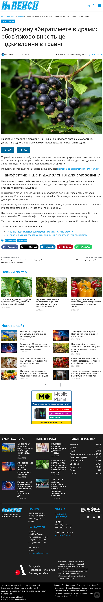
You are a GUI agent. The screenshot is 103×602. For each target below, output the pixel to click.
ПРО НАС (33, 508)
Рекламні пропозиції (61, 515)
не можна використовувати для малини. (78, 168)
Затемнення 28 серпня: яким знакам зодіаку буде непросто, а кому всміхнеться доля (35, 346)
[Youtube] (99, 517)
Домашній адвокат (73, 588)
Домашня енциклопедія (91, 588)
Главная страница (8, 16)
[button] (99, 5)
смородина (22, 240)
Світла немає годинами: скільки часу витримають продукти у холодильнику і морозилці (86, 373)
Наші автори (36, 527)
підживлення (10, 240)
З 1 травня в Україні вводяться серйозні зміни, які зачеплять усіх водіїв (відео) (47, 234)
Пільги (65, 590)
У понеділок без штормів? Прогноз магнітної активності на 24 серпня (85, 334)
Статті (72, 596)
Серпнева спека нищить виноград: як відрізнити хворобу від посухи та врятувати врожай (47, 302)
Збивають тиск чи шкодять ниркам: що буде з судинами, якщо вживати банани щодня (34, 373)
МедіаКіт (60, 508)
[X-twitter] (94, 517)
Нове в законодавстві (78, 590)
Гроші (91, 593)
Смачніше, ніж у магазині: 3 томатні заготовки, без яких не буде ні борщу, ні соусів (85, 361)
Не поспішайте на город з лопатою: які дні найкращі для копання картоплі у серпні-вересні (85, 348)
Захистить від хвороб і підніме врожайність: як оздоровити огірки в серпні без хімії (16, 301)
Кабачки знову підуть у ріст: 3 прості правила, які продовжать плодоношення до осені (59, 466)
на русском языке (93, 54)
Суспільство (59, 588)
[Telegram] (88, 517)
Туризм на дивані (80, 593)
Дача (4, 21)
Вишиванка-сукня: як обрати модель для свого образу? (58, 448)
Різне (66, 596)
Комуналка (81, 585)
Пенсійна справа (68, 585)
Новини (21, 16)
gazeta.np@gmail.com (38, 553)
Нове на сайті (13, 325)
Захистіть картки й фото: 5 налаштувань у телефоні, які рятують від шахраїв (33, 361)
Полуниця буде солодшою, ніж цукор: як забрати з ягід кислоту (40, 231)
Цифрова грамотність (63, 593)
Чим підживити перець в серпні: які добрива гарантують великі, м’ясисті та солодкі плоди (86, 302)
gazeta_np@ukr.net (63, 535)
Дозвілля (58, 590)
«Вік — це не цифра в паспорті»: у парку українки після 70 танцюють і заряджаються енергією (58, 487)
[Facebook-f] (83, 517)
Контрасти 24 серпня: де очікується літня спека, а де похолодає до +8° (33, 334)
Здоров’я (95, 585)
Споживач (59, 596)
